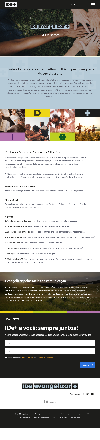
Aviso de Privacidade (44, 357)
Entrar (72, 4)
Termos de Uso (27, 357)
